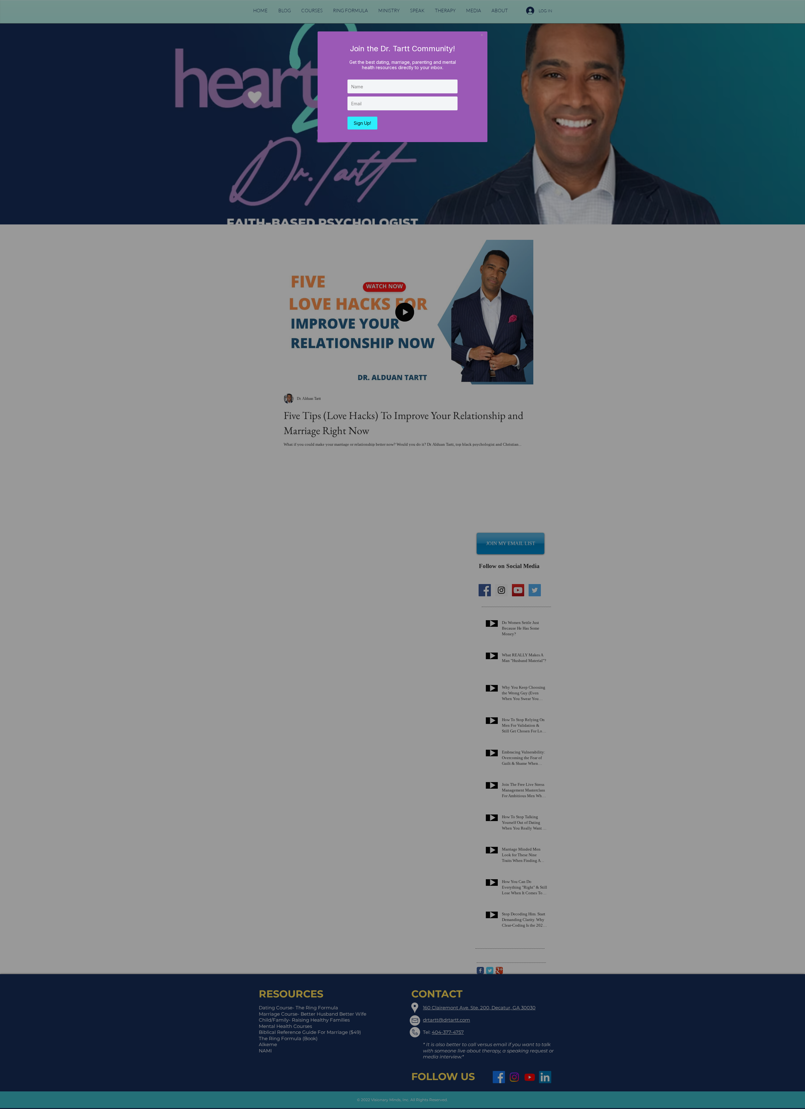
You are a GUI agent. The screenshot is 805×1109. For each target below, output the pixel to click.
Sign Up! (362, 123)
